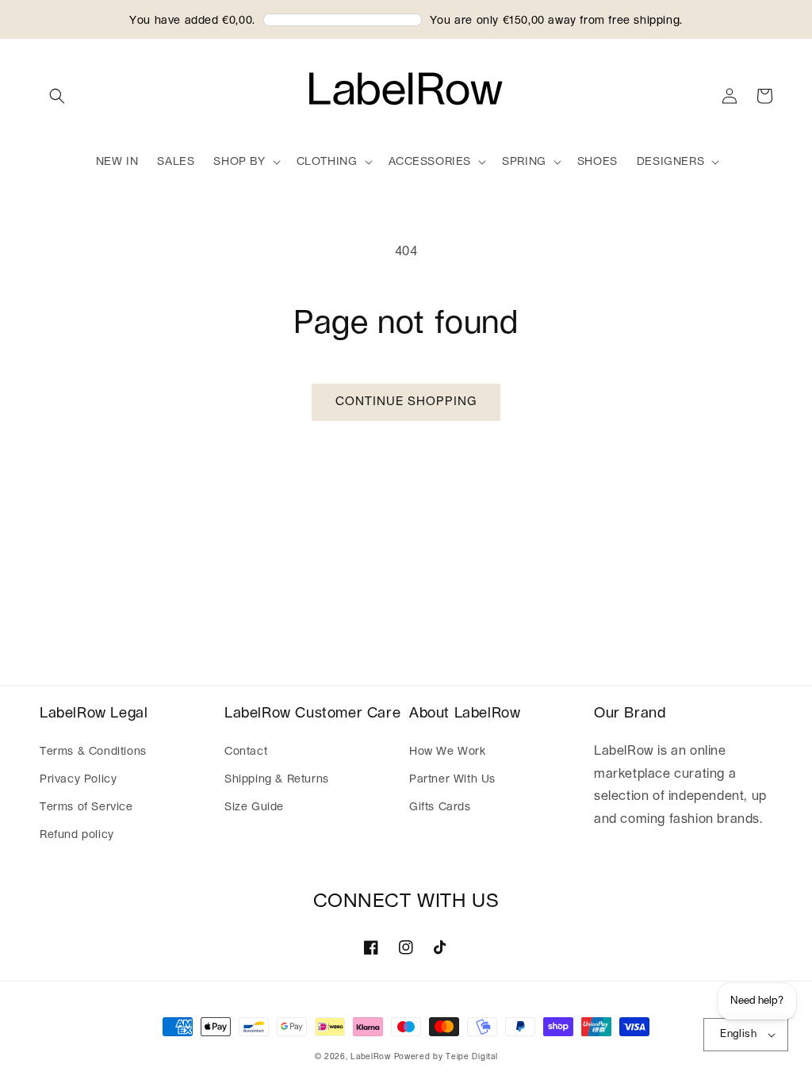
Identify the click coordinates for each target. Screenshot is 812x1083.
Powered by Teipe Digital (446, 1057)
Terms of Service (86, 807)
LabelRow (370, 1057)
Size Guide (254, 807)
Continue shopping (406, 402)
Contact (245, 751)
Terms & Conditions (93, 751)
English (738, 1034)
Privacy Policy (78, 779)
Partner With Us (452, 779)
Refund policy (77, 834)
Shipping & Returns (276, 779)
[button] (57, 95)
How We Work (447, 751)
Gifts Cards (440, 807)
